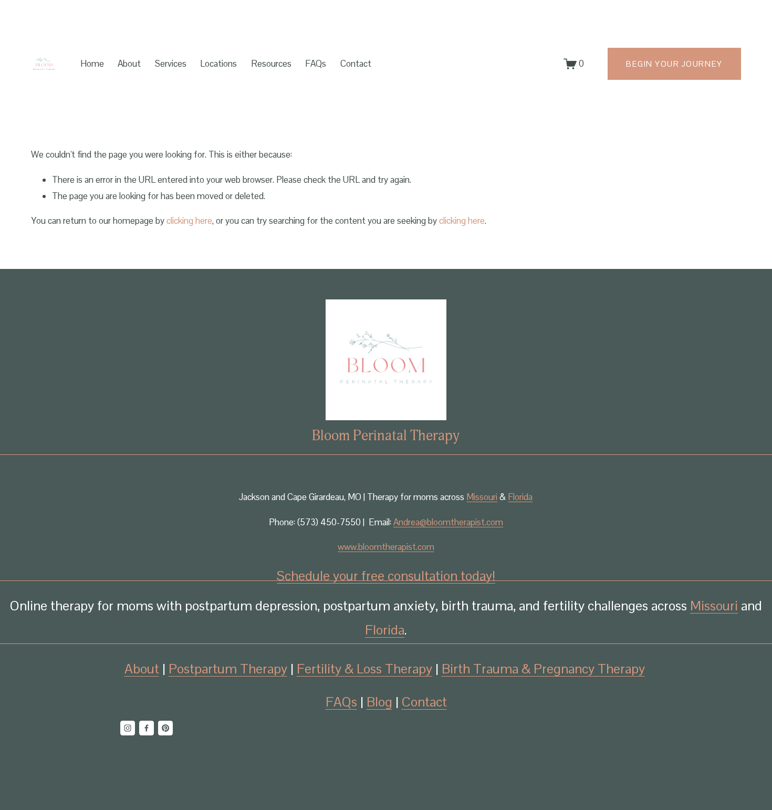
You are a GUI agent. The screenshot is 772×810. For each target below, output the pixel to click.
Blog (379, 701)
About (129, 63)
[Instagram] (127, 728)
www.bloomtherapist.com (386, 547)
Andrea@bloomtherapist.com (448, 522)
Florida (520, 497)
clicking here (189, 220)
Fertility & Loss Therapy (364, 668)
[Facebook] (146, 728)
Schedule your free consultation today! (386, 575)
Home (92, 63)
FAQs (315, 63)
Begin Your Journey (674, 64)
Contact (355, 63)
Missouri (481, 497)
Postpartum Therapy (228, 668)
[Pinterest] (165, 728)
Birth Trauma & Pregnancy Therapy (543, 668)
